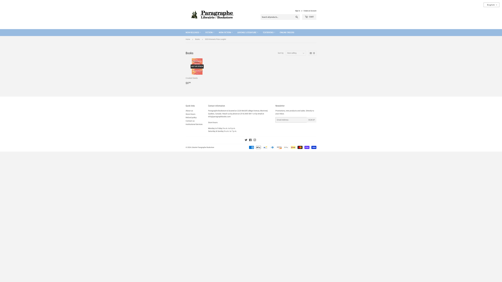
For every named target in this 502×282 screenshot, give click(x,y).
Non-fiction (225, 32)
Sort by (281, 53)
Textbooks (268, 32)
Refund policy (191, 117)
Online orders (287, 32)
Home (188, 39)
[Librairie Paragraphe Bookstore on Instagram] (254, 140)
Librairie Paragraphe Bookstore (202, 147)
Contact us (190, 121)
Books (197, 39)
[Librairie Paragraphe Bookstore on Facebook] (250, 140)
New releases (192, 32)
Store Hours (190, 114)
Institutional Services (194, 124)
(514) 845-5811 (246, 114)
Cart (311, 17)
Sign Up (311, 120)
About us (189, 111)
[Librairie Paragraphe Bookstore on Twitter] (246, 140)
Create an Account (310, 11)
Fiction (209, 32)
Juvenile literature (247, 32)
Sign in (297, 11)
